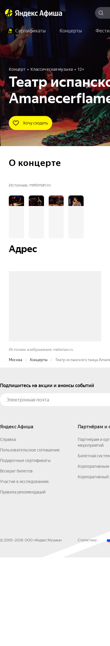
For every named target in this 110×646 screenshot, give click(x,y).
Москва (15, 448)
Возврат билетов (16, 559)
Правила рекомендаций (22, 580)
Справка (8, 528)
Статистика (87, 629)
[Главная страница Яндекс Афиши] (9, 13)
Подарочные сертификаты (25, 549)
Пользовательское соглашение (30, 538)
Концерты (39, 448)
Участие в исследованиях (24, 570)
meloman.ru (40, 185)
